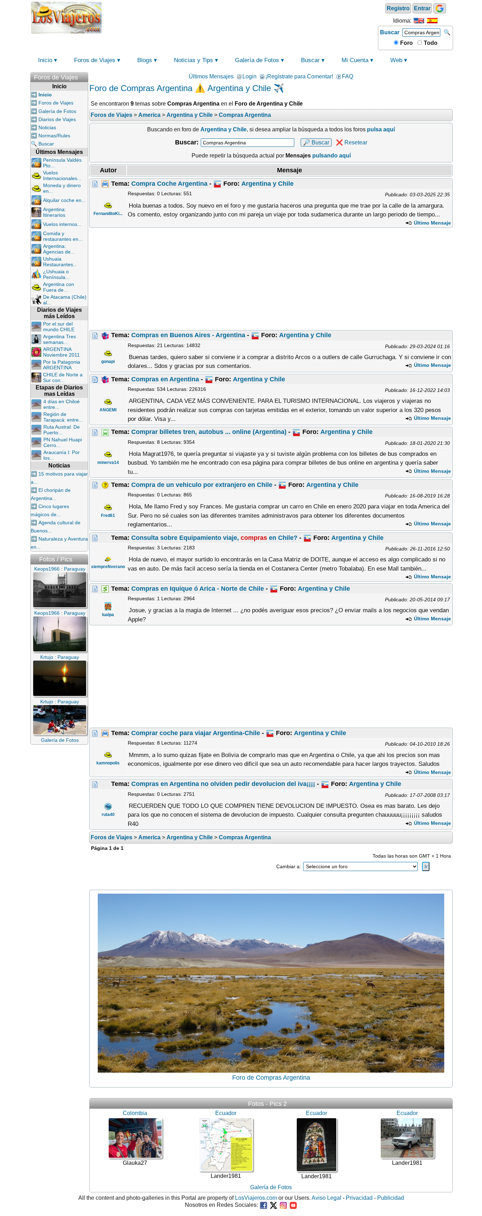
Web (396, 60)
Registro (398, 8)
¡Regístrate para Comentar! (299, 76)
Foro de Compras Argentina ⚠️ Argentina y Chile (180, 88)
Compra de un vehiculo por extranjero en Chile (201, 484)
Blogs (144, 60)
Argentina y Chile (267, 183)
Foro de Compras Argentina (271, 1077)
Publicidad (390, 1198)
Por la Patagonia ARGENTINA (61, 364)
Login (249, 76)
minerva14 (108, 462)
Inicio (45, 60)
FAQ (347, 76)
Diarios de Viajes (57, 119)
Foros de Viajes (94, 60)
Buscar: (187, 142)
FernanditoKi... (108, 213)
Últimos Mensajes (211, 76)
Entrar (422, 8)
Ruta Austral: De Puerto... (61, 429)
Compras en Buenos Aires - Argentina (188, 335)
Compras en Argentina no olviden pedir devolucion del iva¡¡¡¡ (223, 783)
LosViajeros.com (256, 1198)
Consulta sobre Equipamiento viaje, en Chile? (214, 537)
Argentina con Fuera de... (58, 287)
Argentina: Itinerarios (54, 212)
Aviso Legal (326, 1198)
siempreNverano (108, 566)
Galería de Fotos (257, 60)
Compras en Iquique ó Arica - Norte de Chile (197, 588)
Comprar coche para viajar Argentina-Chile (195, 733)
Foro (406, 43)
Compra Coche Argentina (169, 183)
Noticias (47, 127)
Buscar (389, 32)
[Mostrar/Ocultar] (84, 76)
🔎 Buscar (316, 142)
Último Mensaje (431, 223)
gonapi (108, 361)
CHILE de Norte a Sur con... (63, 377)
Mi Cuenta (355, 60)
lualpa (108, 614)
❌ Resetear (351, 142)
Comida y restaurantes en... (63, 236)
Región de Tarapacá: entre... (63, 417)
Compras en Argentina (165, 379)
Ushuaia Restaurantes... (60, 261)
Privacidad (359, 1198)
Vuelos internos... (62, 224)
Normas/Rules (54, 135)
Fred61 (108, 515)
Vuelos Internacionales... (62, 175)
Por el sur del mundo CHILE (58, 326)
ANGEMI (108, 409)
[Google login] (439, 8)
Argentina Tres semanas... (59, 339)
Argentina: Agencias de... (59, 249)
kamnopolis (108, 763)
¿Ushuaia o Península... (56, 274)
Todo (430, 43)
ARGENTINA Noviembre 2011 (61, 352)
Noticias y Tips (193, 60)
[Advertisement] (240, 17)
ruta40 (108, 814)
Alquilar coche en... (64, 200)
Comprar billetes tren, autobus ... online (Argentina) (209, 431)
